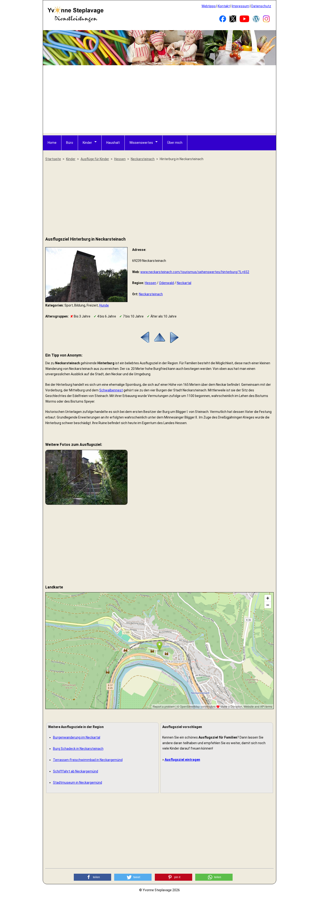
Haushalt (113, 142)
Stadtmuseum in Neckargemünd (77, 782)
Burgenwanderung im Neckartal (76, 737)
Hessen (150, 283)
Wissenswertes (141, 142)
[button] (92, 877)
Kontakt (224, 6)
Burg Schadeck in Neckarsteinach (78, 748)
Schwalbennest (111, 390)
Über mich (174, 142)
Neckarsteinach (151, 294)
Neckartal (184, 283)
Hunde (104, 305)
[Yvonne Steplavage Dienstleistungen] (75, 21)
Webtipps (209, 6)
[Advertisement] (159, 100)
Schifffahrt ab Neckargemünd (75, 771)
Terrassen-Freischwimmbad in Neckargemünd (88, 760)
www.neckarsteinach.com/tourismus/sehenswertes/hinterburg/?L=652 (194, 272)
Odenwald (166, 283)
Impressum (240, 6)
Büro (69, 142)
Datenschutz (261, 6)
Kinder (87, 142)
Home (52, 142)
